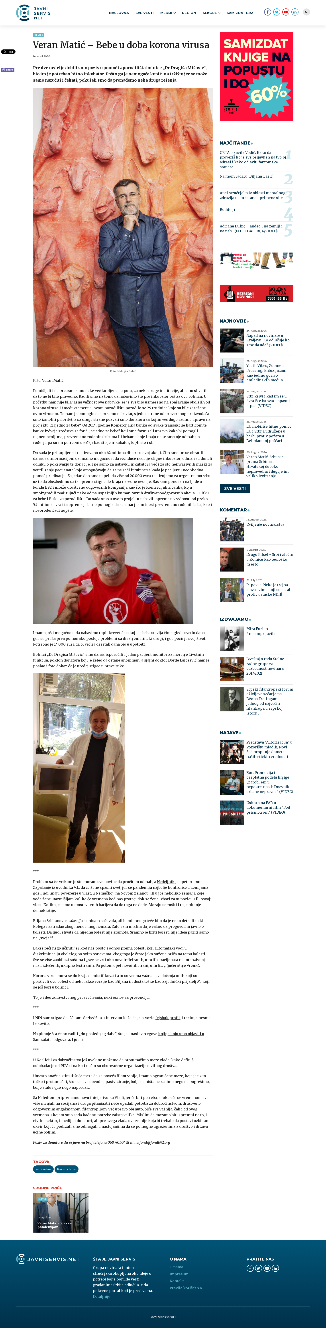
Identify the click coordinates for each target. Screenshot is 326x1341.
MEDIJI (166, 13)
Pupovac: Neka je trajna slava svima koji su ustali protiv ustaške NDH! (269, 590)
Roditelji (227, 209)
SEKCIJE (210, 13)
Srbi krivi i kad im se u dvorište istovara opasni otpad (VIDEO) (268, 401)
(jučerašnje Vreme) (182, 965)
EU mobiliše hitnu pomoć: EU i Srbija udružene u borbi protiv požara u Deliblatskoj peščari (269, 433)
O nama (176, 1267)
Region (189, 13)
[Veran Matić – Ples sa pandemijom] (61, 1212)
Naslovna (119, 13)
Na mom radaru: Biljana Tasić (246, 176)
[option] (123, 228)
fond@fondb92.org (154, 1142)
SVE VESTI (145, 13)
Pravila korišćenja (186, 1288)
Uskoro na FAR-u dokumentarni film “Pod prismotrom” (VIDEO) (268, 807)
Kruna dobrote (66, 1169)
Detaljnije (101, 1296)
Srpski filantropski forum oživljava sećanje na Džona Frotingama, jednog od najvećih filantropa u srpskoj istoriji (269, 701)
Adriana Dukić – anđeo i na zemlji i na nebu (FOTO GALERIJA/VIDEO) (251, 228)
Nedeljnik (166, 881)
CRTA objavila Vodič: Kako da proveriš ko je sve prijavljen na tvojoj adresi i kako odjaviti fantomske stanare (253, 159)
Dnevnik (38, 35)
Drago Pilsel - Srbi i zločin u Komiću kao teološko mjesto (269, 559)
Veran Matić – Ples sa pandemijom (54, 1225)
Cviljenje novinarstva (265, 524)
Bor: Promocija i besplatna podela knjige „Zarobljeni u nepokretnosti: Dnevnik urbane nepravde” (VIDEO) (269, 782)
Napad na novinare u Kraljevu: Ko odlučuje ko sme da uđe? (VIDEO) (268, 340)
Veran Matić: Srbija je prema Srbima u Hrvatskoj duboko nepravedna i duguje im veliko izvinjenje (267, 466)
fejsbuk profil (167, 1018)
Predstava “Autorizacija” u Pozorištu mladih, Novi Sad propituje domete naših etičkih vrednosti (269, 749)
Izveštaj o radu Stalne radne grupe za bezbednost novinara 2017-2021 (265, 666)
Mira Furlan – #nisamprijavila (260, 631)
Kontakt (177, 1281)
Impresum (179, 1274)
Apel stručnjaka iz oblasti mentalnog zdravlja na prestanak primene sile (252, 195)
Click (7, 70)
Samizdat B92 (240, 13)
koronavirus (43, 1169)
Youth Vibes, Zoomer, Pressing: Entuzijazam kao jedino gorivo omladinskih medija (266, 372)
